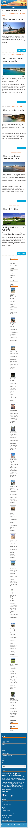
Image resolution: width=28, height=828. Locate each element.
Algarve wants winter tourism (13, 18)
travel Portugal (20, 788)
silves (14, 785)
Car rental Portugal (6, 810)
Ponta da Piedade (18, 783)
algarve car (6, 775)
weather (3, 789)
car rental (17, 777)
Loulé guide (13, 459)
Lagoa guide (13, 410)
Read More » (13, 313)
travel (8, 788)
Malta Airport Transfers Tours (8, 820)
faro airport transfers (20, 779)
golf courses (20, 781)
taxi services (22, 785)
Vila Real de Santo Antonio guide (13, 597)
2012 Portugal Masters (14, 665)
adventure (5, 774)
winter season (8, 789)
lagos (18, 782)
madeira (9, 783)
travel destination (13, 788)
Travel (3, 15)
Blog (20, 13)
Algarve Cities (15, 13)
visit (25, 788)
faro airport (11, 779)
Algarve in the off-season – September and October (12, 157)
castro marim (10, 778)
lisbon (6, 783)
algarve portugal (14, 775)
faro (7, 779)
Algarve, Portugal (23, 824)
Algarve (10, 13)
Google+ (12, 730)
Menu (14, 7)
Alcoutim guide (12, 324)
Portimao (13, 275)
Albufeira (13, 261)
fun (16, 780)
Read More (21, 50)
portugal (10, 785)
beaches (8, 777)
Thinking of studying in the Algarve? (13, 630)
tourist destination (15, 786)
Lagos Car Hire (5, 753)
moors (12, 783)
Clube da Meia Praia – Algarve (9, 813)
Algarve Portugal (5, 741)
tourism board (7, 786)
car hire (12, 777)
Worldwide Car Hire (6, 804)
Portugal (23, 13)
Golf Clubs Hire (5, 750)
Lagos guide (13, 432)
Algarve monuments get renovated (14, 699)
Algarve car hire (5, 801)
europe (4, 779)
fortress (14, 780)
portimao (4, 785)
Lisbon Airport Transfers (7, 817)
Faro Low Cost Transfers (7, 781)
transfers (4, 788)
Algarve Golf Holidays (10, 209)
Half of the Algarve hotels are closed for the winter (13, 59)
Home (3, 738)
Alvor (12, 268)
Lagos (12, 273)
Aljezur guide (13, 351)
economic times (20, 778)
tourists (21, 786)
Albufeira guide (12, 294)
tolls (3, 786)
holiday (4, 782)
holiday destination (11, 782)
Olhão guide (13, 486)
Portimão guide (12, 512)
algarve (16, 773)
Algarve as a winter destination (13, 110)
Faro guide (13, 378)
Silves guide (13, 540)
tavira (17, 785)
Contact (4, 762)
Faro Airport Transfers (7, 755)
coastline (15, 778)
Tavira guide (13, 567)
